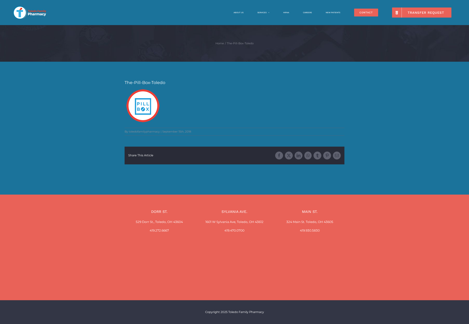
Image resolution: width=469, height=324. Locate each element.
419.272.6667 (159, 230)
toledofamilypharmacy (144, 131)
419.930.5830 (310, 230)
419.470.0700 (234, 230)
